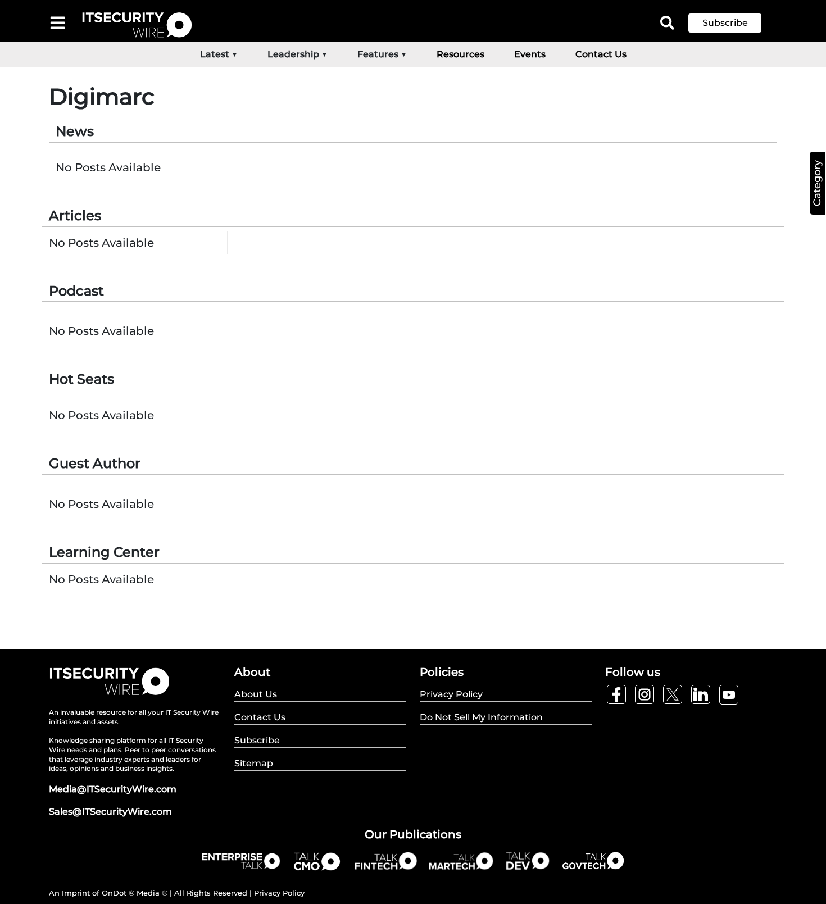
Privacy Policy (279, 892)
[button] (733, 23)
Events (530, 54)
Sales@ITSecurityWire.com (110, 811)
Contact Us (601, 54)
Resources (460, 54)
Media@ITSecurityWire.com (112, 789)
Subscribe (725, 22)
